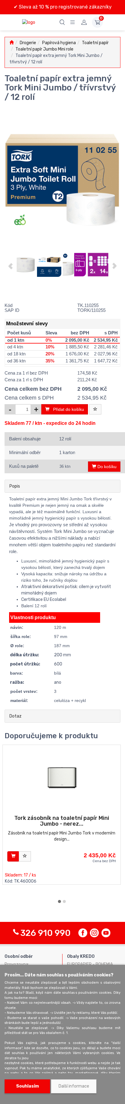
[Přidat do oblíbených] (95, 409)
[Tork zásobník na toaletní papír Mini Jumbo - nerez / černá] (62, 777)
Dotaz (15, 716)
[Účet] (84, 22)
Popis (14, 486)
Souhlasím (27, 1086)
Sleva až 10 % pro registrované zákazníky (65, 7)
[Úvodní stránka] (11, 42)
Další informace (74, 1086)
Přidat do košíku (66, 409)
